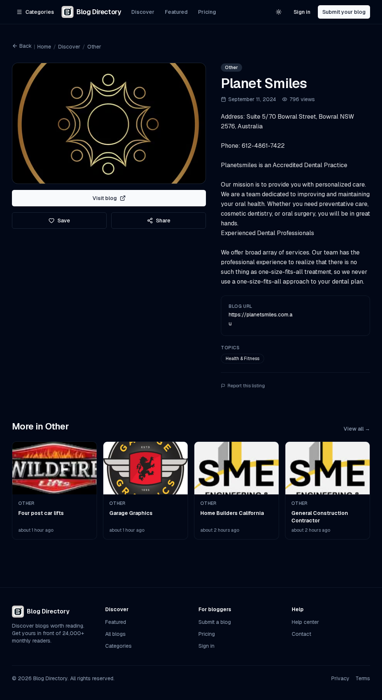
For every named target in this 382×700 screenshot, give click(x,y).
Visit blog (105, 198)
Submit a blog (214, 622)
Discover (142, 12)
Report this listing (246, 386)
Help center (305, 622)
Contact (301, 634)
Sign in (302, 12)
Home (44, 46)
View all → (357, 428)
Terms (363, 678)
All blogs (115, 634)
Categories (118, 646)
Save (63, 220)
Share (163, 220)
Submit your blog (344, 12)
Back (25, 46)
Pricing (207, 12)
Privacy (340, 678)
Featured (176, 12)
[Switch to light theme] (278, 11)
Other (94, 46)
